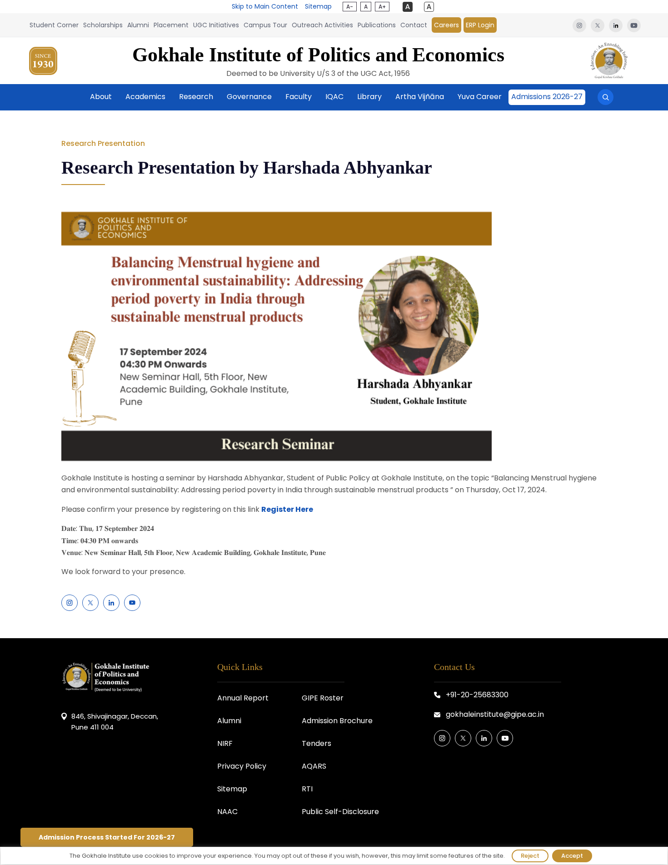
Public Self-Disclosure (340, 811)
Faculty (298, 96)
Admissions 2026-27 (547, 96)
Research (196, 96)
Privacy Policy (241, 766)
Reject (530, 855)
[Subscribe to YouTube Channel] (132, 603)
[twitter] (597, 25)
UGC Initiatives (216, 25)
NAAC (227, 811)
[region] (334, 856)
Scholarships (103, 25)
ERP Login (480, 25)
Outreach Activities (322, 25)
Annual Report (243, 698)
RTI (307, 789)
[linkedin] (616, 25)
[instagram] (579, 25)
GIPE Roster (323, 698)
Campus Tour (265, 25)
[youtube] (633, 25)
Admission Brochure (337, 720)
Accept (572, 855)
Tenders (316, 743)
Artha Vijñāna (419, 96)
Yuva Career (480, 96)
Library (369, 96)
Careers (446, 25)
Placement (171, 25)
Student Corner (54, 25)
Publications (377, 25)
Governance (249, 96)
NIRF (225, 743)
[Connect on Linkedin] (111, 603)
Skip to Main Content (265, 6)
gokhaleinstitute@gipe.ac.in (495, 714)
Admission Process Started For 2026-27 (107, 837)
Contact (413, 25)
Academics (145, 96)
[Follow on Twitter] (90, 603)
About (101, 96)
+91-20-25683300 (477, 695)
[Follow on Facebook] (69, 603)
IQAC (334, 96)
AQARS (314, 766)
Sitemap (318, 6)
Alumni (138, 25)
